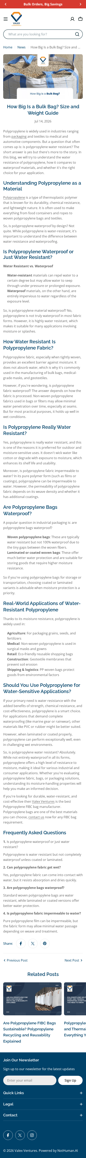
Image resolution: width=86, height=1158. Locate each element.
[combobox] (43, 34)
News (21, 47)
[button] (5, 4)
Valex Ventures (43, 801)
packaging (19, 136)
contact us (36, 817)
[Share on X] (33, 943)
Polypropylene (14, 197)
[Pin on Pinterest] (45, 943)
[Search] (77, 34)
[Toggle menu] (5, 19)
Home (7, 47)
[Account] (72, 19)
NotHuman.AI (67, 1150)
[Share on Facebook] (21, 943)
